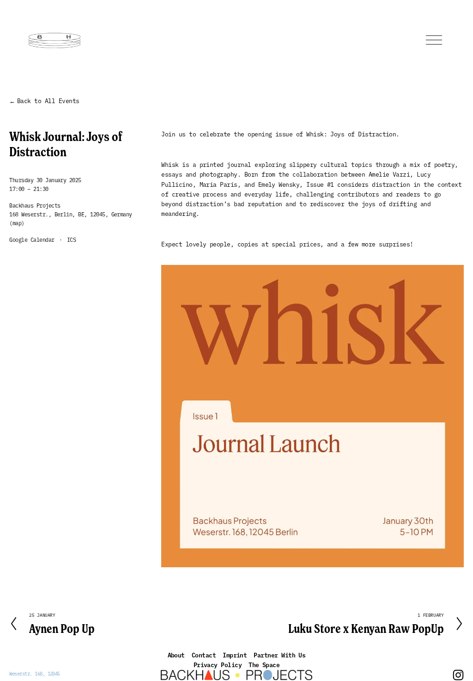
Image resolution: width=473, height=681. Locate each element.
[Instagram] (458, 675)
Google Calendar (31, 239)
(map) (16, 223)
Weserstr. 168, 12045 (34, 673)
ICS (71, 239)
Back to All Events (48, 100)
